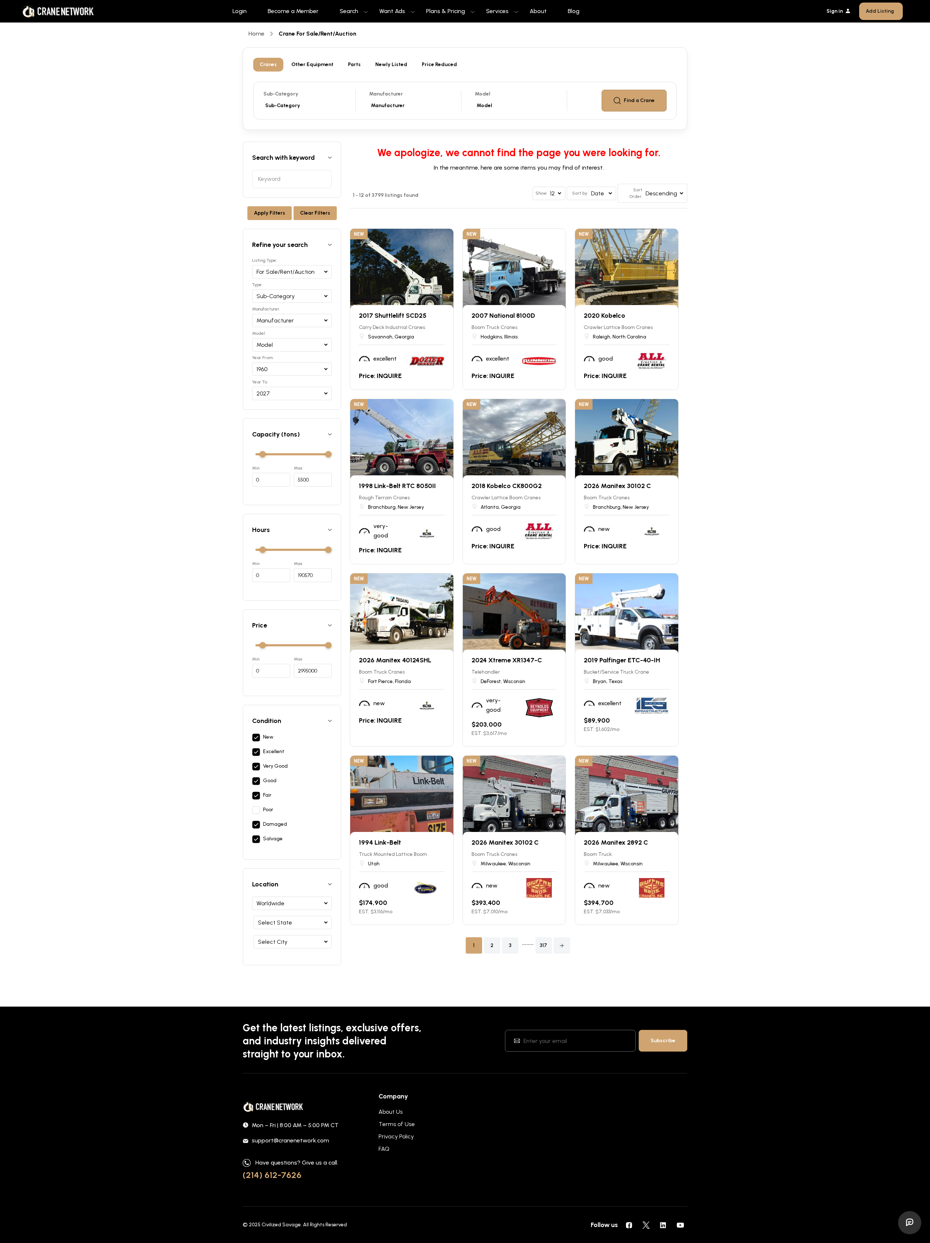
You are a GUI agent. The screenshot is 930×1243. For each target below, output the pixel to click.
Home (256, 33)
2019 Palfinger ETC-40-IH (622, 660)
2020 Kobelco (604, 316)
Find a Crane (639, 100)
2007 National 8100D (503, 316)
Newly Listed (391, 64)
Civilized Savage (281, 1225)
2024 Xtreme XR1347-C (507, 660)
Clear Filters (315, 213)
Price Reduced (439, 64)
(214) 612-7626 (272, 1175)
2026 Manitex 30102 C (617, 486)
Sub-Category (280, 94)
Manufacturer (386, 94)
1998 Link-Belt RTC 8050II (397, 486)
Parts (354, 64)
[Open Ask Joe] (909, 1222)
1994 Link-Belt (380, 842)
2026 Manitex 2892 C (616, 842)
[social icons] (629, 1225)
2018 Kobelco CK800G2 (507, 486)
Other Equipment (312, 64)
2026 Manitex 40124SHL (395, 660)
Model (482, 94)
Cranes (268, 64)
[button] (562, 945)
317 (543, 945)
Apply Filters (269, 213)
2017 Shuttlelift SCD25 (392, 316)
